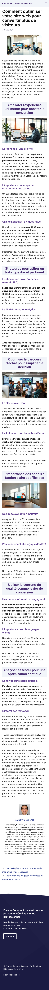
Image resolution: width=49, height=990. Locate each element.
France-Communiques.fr (17, 3)
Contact (10, 936)
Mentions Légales (11, 975)
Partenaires (35, 966)
